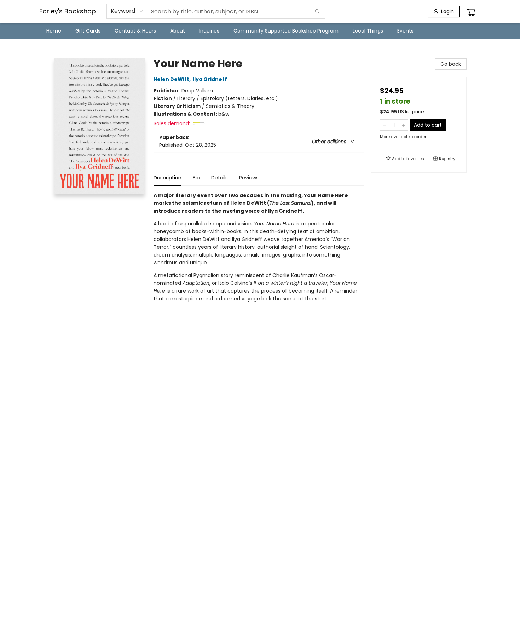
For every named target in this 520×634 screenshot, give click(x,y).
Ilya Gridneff (210, 79)
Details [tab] (219, 177)
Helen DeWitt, (173, 79)
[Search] (317, 11)
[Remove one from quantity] (384, 125)
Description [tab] (167, 177)
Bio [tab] (196, 177)
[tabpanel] (259, 257)
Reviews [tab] (249, 177)
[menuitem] (53, 31)
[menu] (260, 31)
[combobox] (127, 11)
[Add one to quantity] (403, 125)
